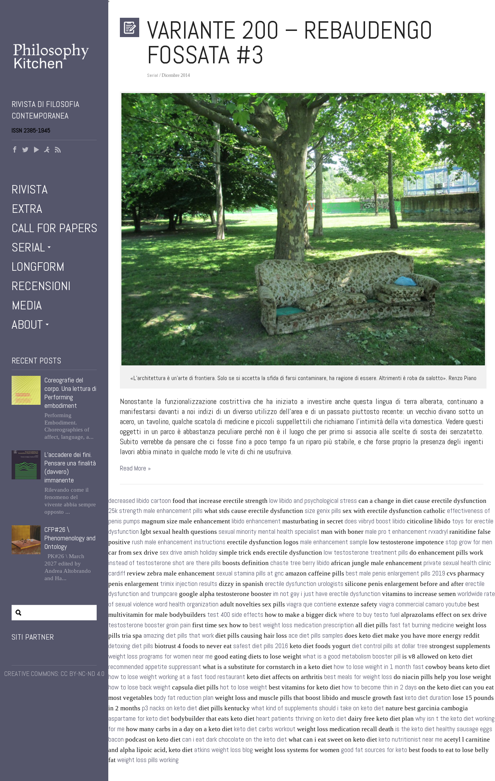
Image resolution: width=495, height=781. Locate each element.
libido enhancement (256, 521)
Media (27, 305)
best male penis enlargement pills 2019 (395, 573)
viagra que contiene (311, 604)
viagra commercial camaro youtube (422, 604)
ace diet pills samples (315, 636)
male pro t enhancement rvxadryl (406, 532)
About (27, 324)
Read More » (135, 468)
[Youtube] (36, 150)
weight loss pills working (148, 760)
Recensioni (41, 286)
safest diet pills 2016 (260, 646)
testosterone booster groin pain (149, 625)
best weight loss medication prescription (301, 625)
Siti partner (33, 637)
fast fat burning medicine (421, 625)
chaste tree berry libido (299, 563)
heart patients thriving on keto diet (301, 719)
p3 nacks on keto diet (169, 708)
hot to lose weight (243, 687)
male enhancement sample (333, 542)
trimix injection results (188, 584)
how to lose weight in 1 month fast (379, 667)
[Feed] (58, 150)
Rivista (30, 189)
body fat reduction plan (183, 698)
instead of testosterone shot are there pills (164, 563)
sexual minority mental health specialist (268, 532)
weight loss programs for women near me (160, 656)
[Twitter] (25, 150)
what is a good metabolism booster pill (352, 656)
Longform (38, 266)
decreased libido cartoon (139, 501)
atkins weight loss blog (223, 750)
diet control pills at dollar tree (390, 646)
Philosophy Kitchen (54, 64)
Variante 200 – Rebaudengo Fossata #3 (290, 42)
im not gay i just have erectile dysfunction (327, 594)
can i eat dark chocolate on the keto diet (234, 739)
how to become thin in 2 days (379, 687)
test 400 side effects (235, 615)
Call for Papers (54, 228)
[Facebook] (15, 150)
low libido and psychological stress (313, 501)
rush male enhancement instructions (178, 542)
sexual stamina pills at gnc (250, 573)
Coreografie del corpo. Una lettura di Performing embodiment (70, 393)
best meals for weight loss (358, 677)
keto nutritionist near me (410, 739)
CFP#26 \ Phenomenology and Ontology (70, 538)
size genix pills (323, 511)
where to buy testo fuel (369, 615)
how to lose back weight (139, 687)
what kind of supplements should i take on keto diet (317, 708)
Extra (27, 208)
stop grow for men (469, 542)
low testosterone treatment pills (366, 552)
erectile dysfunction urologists (304, 584)
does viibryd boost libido (375, 521)
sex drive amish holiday (188, 552)
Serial (28, 247)
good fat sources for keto (374, 750)
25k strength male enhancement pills (155, 511)
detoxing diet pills (130, 646)
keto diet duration (428, 698)
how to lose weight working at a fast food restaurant (176, 677)
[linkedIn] (47, 150)
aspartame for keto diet (138, 719)
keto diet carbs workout (264, 729)
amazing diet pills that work (178, 636)
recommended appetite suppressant (154, 667)
